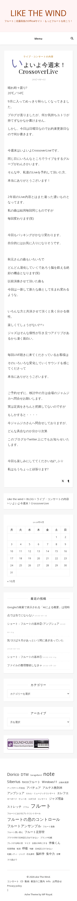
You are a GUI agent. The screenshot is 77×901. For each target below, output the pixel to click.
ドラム (26, 807)
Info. (48, 881)
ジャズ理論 (56, 799)
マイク (27, 843)
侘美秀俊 (11, 848)
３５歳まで (12, 859)
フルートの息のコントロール (33, 819)
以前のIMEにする (39, 843)
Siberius (13, 781)
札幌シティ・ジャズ (16, 854)
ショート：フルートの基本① (24, 657)
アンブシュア (15, 793)
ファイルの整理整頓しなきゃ (24, 665)
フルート (41, 805)
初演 (19, 848)
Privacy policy (14, 885)
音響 (58, 854)
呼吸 (25, 848)
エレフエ (63, 793)
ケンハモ (23, 799)
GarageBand (36, 775)
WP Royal (47, 894)
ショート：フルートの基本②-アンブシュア (33, 623)
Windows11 (49, 782)
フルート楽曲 (49, 826)
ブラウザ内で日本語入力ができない (23, 837)
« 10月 (11, 581)
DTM (25, 774)
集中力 (50, 854)
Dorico (13, 774)
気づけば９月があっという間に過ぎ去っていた (35, 640)
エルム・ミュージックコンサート (41, 793)
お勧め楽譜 (64, 782)
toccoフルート (31, 782)
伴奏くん (54, 843)
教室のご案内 (38, 881)
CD (21, 881)
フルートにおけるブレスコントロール (24, 813)
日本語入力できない (44, 848)
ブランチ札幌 (46, 837)
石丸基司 (30, 854)
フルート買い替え (15, 832)
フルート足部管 (35, 832)
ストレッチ (14, 807)
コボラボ (32, 799)
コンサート (42, 799)
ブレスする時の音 (15, 843)
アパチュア (34, 788)
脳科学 (40, 854)
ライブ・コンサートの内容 (38, 56)
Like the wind (38, 13)
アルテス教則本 (52, 788)
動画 (27, 881)
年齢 (31, 848)
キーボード (12, 799)
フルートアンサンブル (24, 825)
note (49, 773)
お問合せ (57, 881)
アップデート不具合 (16, 788)
